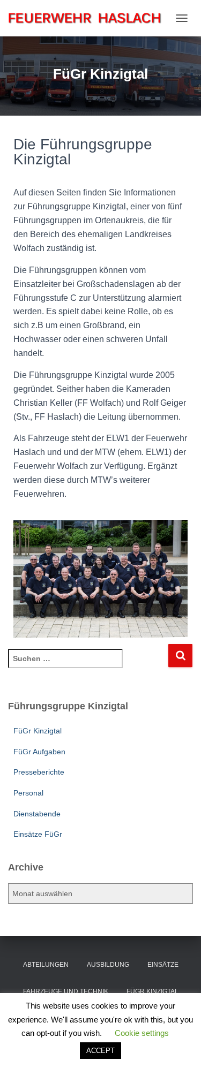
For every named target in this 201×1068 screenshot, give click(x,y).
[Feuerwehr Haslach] (89, 18)
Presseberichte (38, 772)
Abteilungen (46, 964)
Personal (28, 793)
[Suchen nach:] (88, 666)
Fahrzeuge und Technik (65, 991)
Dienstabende (37, 813)
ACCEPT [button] (100, 1051)
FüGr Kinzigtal (37, 730)
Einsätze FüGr (37, 834)
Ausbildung (108, 964)
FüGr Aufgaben (39, 751)
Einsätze (162, 964)
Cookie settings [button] (142, 1032)
